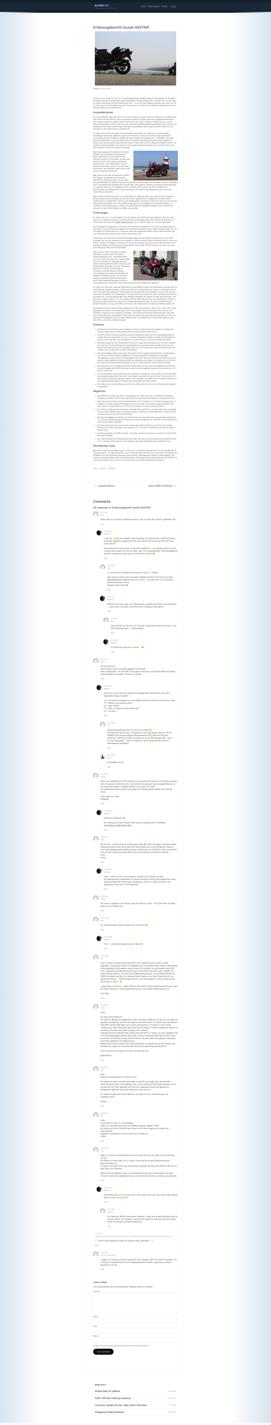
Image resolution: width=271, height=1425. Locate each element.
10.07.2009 (104, 1005)
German (102, 468)
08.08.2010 (104, 1113)
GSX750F (112, 468)
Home (143, 6)
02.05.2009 (104, 918)
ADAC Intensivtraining (124, 222)
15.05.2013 (111, 1209)
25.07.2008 (104, 896)
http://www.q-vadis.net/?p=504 (117, 825)
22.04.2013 (104, 1148)
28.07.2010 (104, 1067)
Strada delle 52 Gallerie (107, 1391)
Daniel (102, 662)
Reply (102, 524)
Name (95, 1316)
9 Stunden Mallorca (106, 485)
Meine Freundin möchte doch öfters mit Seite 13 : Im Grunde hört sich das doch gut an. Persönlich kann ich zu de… (134, 1236)
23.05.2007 (104, 837)
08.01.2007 (111, 723)
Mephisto (104, 88)
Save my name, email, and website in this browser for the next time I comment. (122, 1346)
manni (109, 758)
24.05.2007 (108, 869)
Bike (109, 88)
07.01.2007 (104, 512)
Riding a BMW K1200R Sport (161, 485)
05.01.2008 (111, 755)
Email (95, 1326)
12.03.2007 (104, 774)
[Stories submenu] (168, 6)
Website (96, 1336)
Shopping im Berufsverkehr (109, 1412)
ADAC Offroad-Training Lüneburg (113, 1398)
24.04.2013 (108, 1188)
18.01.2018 (104, 1252)
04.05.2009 (108, 937)
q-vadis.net (102, 5)
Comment (97, 1291)
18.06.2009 (104, 956)
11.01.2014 (98, 1233)
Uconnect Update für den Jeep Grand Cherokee (121, 1405)
